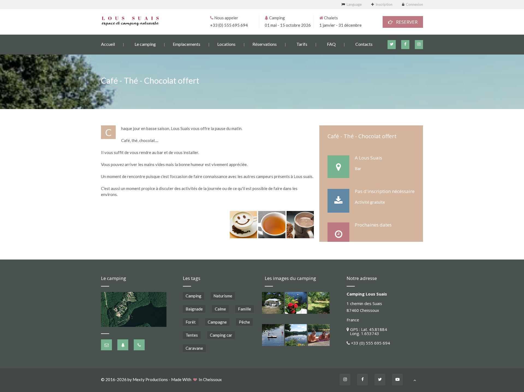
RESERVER (405, 22)
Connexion (414, 4)
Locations (226, 44)
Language (354, 4)
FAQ (331, 44)
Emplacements (186, 44)
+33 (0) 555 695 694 (229, 25)
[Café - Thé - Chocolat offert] (243, 224)
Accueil (108, 44)
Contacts (364, 44)
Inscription (384, 4)
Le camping (145, 44)
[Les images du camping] (273, 303)
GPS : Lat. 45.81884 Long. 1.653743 (367, 331)
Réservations (264, 44)
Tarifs (301, 44)
